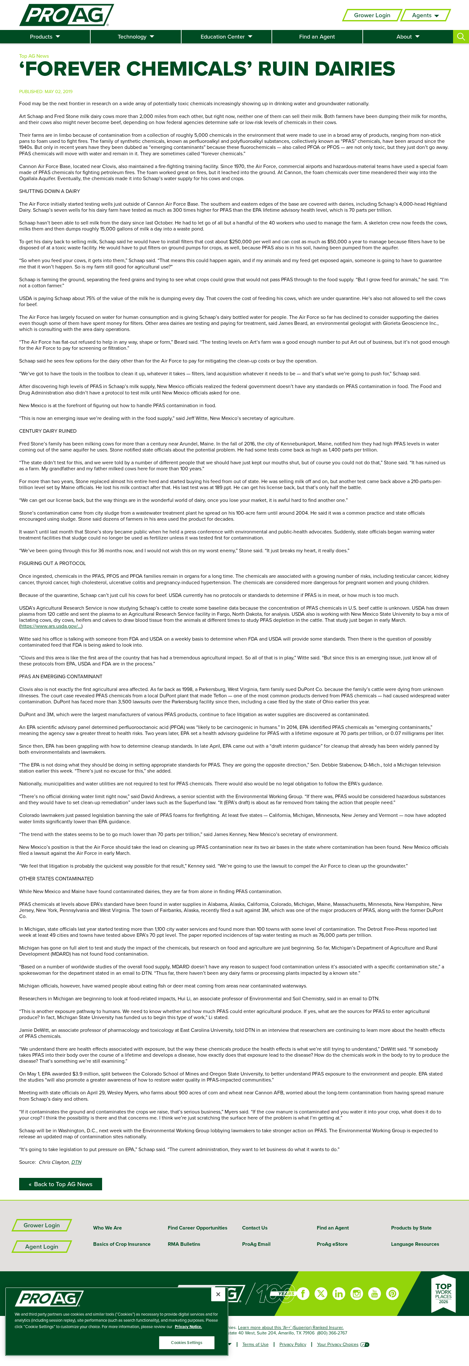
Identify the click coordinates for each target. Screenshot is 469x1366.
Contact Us (255, 1227)
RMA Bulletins (184, 1244)
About (404, 37)
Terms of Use (255, 1344)
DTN (76, 1161)
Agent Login (41, 1246)
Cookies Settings (186, 1343)
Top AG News (34, 55)
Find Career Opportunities (197, 1227)
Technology (132, 37)
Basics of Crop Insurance (122, 1244)
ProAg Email (256, 1244)
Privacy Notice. (188, 1327)
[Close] (218, 1294)
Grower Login (372, 15)
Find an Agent (317, 37)
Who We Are (107, 1227)
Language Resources (415, 1244)
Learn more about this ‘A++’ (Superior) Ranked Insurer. (291, 1327)
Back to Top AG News (63, 1184)
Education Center (223, 37)
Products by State (411, 1227)
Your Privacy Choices (338, 1344)
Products (41, 37)
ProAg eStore (332, 1244)
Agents (422, 15)
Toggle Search (461, 36)
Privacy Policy (292, 1344)
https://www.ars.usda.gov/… (50, 625)
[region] (116, 1321)
